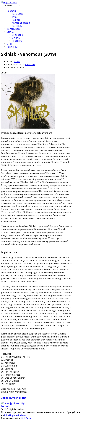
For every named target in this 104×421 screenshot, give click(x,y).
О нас (9, 43)
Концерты (17, 13)
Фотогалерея (13, 28)
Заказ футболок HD (13, 397)
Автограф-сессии (21, 22)
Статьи (10, 31)
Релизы (16, 19)
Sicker (17, 61)
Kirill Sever (26, 418)
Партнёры (11, 46)
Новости (11, 10)
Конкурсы (17, 25)
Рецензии (17, 40)
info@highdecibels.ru (15, 415)
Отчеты (16, 37)
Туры (14, 16)
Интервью (17, 34)
